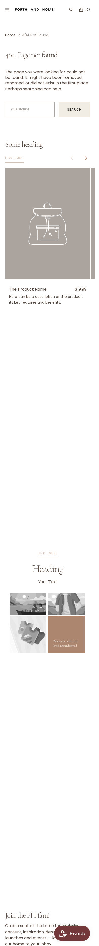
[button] (71, 9)
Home (10, 35)
